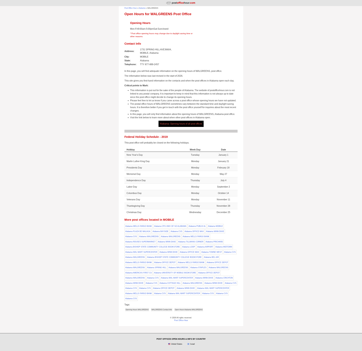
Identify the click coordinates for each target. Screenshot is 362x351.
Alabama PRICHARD (214, 242)
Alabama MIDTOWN (223, 247)
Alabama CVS (176, 231)
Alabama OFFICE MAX (194, 231)
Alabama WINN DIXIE (215, 231)
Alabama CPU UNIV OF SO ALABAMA (170, 226)
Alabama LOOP (188, 247)
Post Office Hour (130, 8)
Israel (192, 344)
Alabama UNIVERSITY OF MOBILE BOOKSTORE (175, 273)
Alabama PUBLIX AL (197, 226)
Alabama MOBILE (215, 226)
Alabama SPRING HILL (156, 267)
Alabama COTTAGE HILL (170, 283)
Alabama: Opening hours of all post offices (181, 124)
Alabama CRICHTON (224, 278)
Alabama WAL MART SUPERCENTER (141, 252)
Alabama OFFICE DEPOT (165, 262)
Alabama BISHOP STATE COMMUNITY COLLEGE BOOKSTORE (152, 247)
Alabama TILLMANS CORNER (190, 242)
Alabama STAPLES (198, 267)
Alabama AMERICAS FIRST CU (138, 273)
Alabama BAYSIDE (160, 231)
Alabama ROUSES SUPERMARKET (140, 242)
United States (176, 344)
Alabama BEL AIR (211, 257)
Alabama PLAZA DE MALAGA (137, 231)
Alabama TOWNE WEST (211, 252)
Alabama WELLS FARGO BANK (138, 226)
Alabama (142, 8)
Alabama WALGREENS (149, 236)
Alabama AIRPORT (205, 247)
